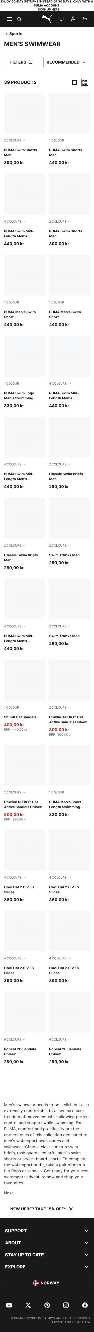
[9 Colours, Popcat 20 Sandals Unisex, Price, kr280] (24, 1027)
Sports (15, 33)
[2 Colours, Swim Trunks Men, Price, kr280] (69, 531)
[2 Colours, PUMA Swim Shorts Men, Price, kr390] (24, 129)
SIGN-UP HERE (48, 9)
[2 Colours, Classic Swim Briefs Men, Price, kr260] (69, 453)
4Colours (13, 221)
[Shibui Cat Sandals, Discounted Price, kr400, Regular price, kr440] (24, 695)
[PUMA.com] (47, 19)
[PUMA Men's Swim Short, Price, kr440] (24, 291)
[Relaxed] (84, 82)
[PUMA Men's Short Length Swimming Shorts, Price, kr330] (69, 781)
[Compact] (74, 82)
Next (8, 1192)
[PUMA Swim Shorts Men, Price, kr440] (69, 129)
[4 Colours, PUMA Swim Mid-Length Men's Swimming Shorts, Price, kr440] (24, 210)
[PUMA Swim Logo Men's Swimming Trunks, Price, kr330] (24, 372)
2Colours (12, 140)
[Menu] (9, 19)
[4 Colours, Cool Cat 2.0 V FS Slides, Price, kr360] (24, 865)
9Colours (12, 1039)
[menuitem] (9, 1305)
